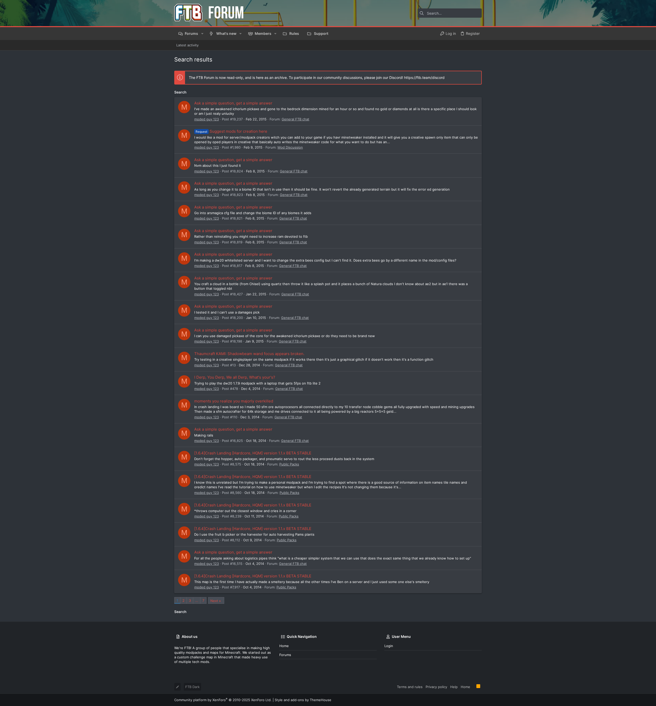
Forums (285, 655)
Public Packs (289, 464)
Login (388, 646)
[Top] (473, 686)
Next (214, 601)
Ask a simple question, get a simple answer (233, 103)
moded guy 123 (206, 119)
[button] (202, 33)
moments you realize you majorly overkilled (233, 401)
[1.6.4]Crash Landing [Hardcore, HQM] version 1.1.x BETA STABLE (252, 453)
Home (284, 646)
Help (454, 687)
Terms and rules (410, 687)
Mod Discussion (290, 147)
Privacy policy (436, 687)
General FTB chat (295, 119)
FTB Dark (192, 687)
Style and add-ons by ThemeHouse (303, 700)
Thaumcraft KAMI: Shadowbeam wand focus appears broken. (249, 353)
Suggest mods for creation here (231, 131)
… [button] (196, 600)
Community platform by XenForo (223, 700)
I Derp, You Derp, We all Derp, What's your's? (234, 377)
